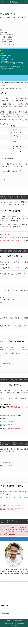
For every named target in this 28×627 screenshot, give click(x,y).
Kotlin (13, 17)
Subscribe (12, 534)
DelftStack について (9, 623)
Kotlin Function (22, 17)
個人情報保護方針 (19, 623)
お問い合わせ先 (14, 625)
